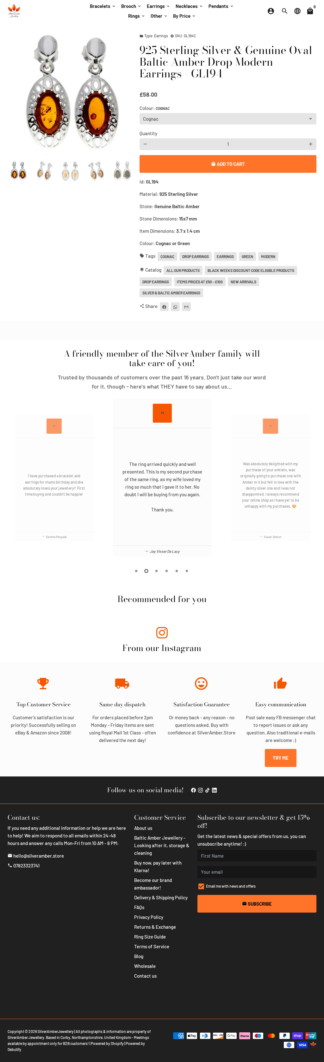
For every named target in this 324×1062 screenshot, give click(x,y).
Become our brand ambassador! (153, 883)
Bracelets (103, 6)
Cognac (167, 256)
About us (143, 828)
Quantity (148, 133)
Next (123, 94)
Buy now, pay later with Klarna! (158, 866)
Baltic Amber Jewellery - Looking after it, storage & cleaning (161, 845)
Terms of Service (151, 946)
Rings (137, 16)
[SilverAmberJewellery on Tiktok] (207, 790)
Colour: (155, 108)
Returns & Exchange (155, 927)
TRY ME (281, 758)
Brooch (131, 6)
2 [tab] (147, 571)
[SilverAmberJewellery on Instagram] (162, 633)
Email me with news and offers (231, 886)
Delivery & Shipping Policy (161, 897)
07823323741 (24, 865)
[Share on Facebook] (164, 306)
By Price (184, 16)
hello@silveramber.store (36, 856)
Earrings (159, 6)
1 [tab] (137, 571)
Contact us (145, 976)
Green (247, 256)
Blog (138, 956)
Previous (10, 479)
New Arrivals (243, 282)
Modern (268, 256)
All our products (183, 270)
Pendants (221, 6)
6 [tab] (187, 571)
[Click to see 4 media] (95, 171)
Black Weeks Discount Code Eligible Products (251, 270)
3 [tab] (157, 571)
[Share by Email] (186, 306)
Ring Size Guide (150, 936)
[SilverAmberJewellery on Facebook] (193, 790)
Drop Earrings (195, 256)
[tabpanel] (162, 478)
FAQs (139, 907)
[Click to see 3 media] (69, 171)
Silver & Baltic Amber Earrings (171, 293)
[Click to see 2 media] (44, 171)
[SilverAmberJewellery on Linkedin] (214, 790)
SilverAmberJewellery (56, 1031)
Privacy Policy (148, 917)
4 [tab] (167, 571)
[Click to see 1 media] (18, 171)
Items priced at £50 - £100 (200, 282)
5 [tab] (177, 571)
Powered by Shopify (107, 1043)
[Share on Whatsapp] (175, 306)
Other (159, 16)
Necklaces (189, 6)
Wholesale (145, 966)
